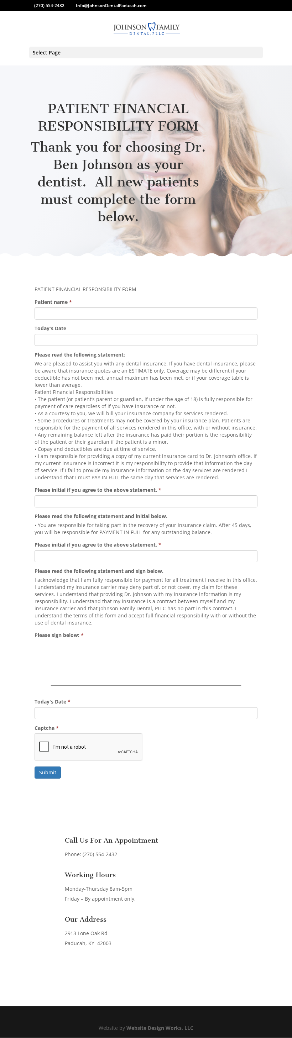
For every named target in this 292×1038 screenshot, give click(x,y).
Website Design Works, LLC (159, 1027)
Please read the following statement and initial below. (101, 516)
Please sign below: (59, 635)
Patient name (53, 302)
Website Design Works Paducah (160, 973)
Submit (47, 772)
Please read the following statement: (80, 354)
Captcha (47, 728)
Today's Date (50, 328)
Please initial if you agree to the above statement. (98, 489)
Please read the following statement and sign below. (99, 571)
